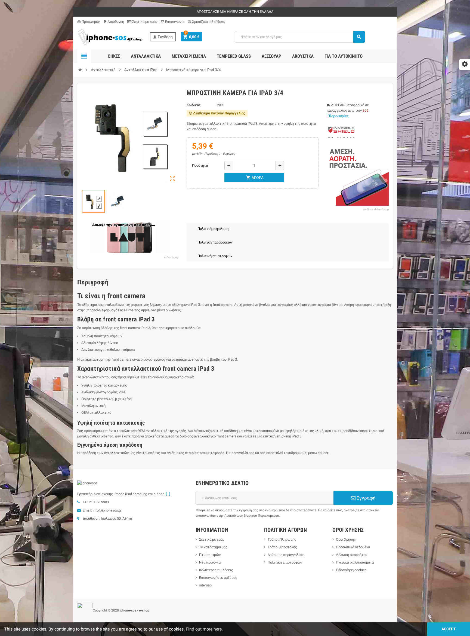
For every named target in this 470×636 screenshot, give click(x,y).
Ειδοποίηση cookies (351, 570)
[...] (167, 494)
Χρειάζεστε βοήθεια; (206, 22)
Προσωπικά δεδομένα (353, 547)
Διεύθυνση (113, 22)
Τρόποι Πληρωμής (282, 539)
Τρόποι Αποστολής (282, 547)
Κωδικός (194, 105)
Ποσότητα (200, 165)
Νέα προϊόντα (210, 562)
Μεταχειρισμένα (189, 56)
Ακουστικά (303, 56)
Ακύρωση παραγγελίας (286, 555)
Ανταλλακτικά (146, 56)
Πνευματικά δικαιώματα (355, 562)
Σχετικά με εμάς (144, 22)
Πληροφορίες (338, 116)
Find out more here (204, 629)
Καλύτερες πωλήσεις (216, 570)
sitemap (205, 585)
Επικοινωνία (174, 22)
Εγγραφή (365, 498)
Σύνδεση (163, 37)
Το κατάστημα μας (213, 547)
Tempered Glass (234, 56)
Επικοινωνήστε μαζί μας (218, 578)
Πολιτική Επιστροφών (285, 562)
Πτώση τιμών (210, 555)
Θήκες (114, 56)
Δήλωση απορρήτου (351, 555)
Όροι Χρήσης (346, 539)
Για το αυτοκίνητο (343, 56)
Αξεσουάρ (271, 56)
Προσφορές (88, 22)
